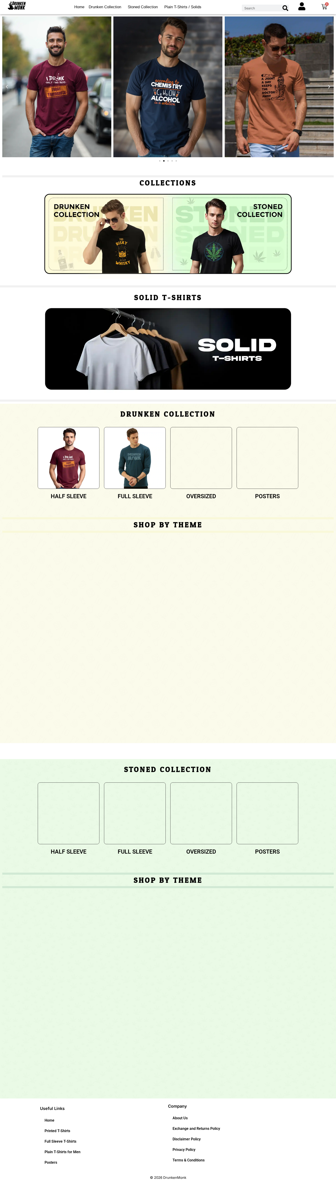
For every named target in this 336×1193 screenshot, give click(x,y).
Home (79, 7)
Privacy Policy (184, 1149)
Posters (51, 1162)
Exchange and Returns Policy (196, 1128)
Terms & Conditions (189, 1160)
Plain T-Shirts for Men (62, 1152)
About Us (180, 1118)
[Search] (285, 8)
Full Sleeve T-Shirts (60, 1141)
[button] (7, 86)
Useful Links (52, 1108)
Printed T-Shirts (57, 1131)
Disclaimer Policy (187, 1139)
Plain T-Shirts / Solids (182, 7)
